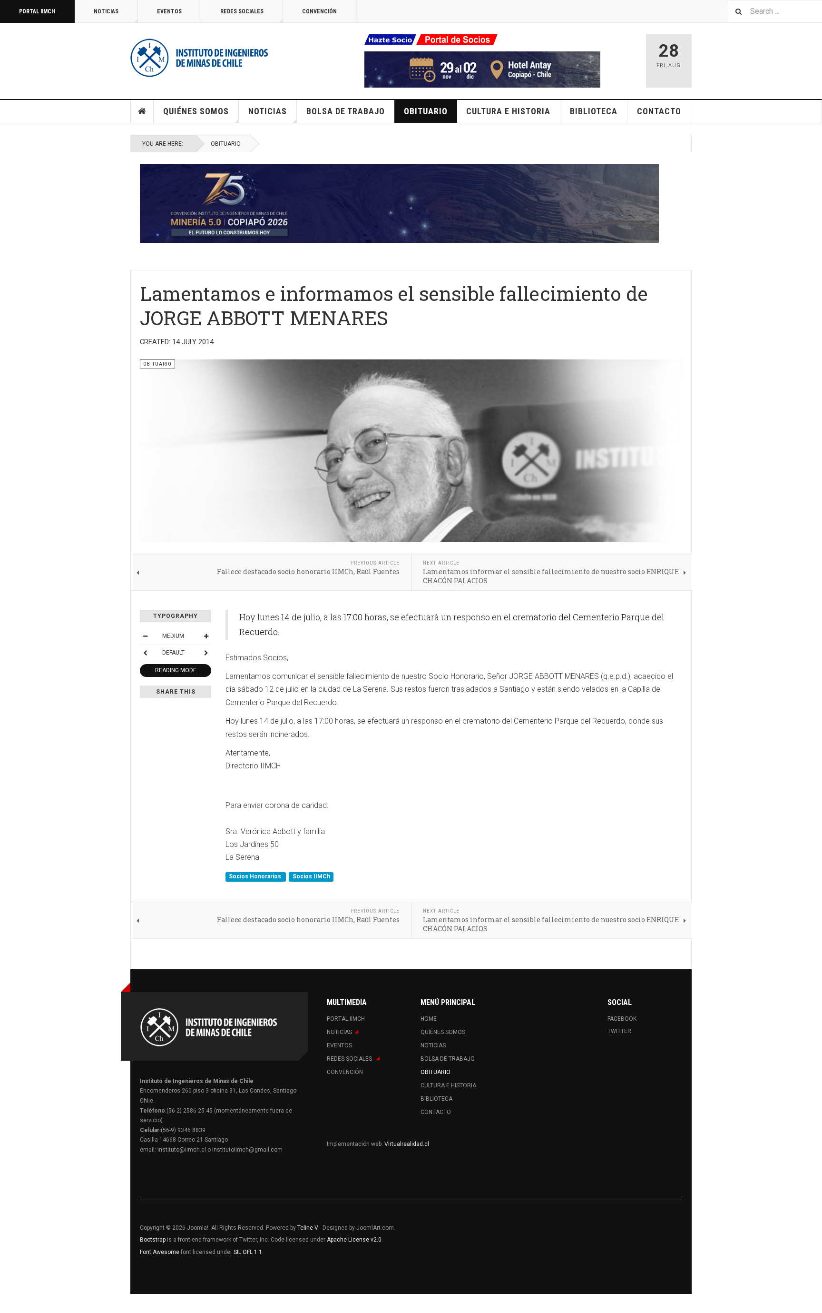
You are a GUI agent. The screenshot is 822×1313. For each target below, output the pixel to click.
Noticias (106, 11)
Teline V (307, 1227)
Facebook (621, 1018)
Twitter (619, 1031)
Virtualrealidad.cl (406, 1144)
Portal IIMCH (37, 11)
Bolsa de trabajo (345, 111)
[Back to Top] (9, 1303)
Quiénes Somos (196, 111)
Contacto (659, 111)
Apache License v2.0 (354, 1239)
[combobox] (774, 11)
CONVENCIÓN (319, 11)
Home (142, 111)
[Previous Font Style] (145, 652)
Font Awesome (159, 1252)
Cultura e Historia (508, 111)
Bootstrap (153, 1239)
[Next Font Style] (206, 652)
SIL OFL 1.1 (248, 1252)
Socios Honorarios (256, 877)
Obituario (426, 111)
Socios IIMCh (311, 877)
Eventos (169, 11)
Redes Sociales (242, 11)
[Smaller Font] (145, 636)
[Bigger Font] (206, 636)
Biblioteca (593, 111)
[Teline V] (199, 57)
